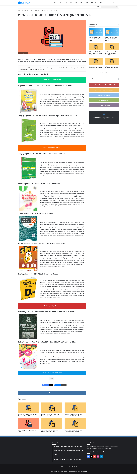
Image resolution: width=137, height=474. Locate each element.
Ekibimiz (65, 471)
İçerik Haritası (71, 471)
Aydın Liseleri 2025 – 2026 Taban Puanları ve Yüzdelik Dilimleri (95, 67)
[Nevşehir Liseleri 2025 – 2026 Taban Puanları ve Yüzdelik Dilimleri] (75, 423)
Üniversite (114, 2)
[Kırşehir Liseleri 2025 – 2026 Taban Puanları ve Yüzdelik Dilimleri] (112, 61)
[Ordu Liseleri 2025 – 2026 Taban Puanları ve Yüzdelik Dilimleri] (96, 46)
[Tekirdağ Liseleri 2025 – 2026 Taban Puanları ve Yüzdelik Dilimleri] (75, 407)
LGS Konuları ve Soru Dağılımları (104, 90)
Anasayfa (21, 10)
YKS (71, 2)
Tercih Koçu (65, 466)
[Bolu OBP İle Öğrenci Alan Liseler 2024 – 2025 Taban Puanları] (112, 32)
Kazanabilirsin (58, 2)
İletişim (85, 471)
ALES (81, 2)
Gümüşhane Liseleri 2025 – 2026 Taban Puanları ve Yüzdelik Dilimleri (111, 53)
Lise (108, 2)
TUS (96, 2)
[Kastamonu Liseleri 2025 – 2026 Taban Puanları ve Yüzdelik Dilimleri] (28, 407)
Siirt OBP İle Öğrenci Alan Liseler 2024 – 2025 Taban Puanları (95, 39)
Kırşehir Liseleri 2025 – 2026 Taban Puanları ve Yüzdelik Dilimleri (111, 67)
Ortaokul (102, 2)
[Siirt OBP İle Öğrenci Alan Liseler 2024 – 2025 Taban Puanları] (96, 32)
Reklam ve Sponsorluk (79, 471)
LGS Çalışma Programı (104, 95)
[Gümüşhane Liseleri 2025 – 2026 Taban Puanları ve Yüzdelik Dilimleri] (112, 46)
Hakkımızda (60, 471)
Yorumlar (52, 392)
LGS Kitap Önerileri (30, 10)
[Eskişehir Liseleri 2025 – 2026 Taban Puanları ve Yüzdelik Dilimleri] (51, 407)
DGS (76, 2)
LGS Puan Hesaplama (104, 105)
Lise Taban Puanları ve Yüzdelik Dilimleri (104, 85)
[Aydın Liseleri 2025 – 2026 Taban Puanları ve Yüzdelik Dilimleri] (96, 61)
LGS (66, 2)
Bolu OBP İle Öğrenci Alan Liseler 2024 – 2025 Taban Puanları (111, 39)
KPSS (86, 2)
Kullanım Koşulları (53, 471)
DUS (92, 2)
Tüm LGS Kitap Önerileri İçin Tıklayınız (51, 372)
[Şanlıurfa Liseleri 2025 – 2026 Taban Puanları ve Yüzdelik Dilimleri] (51, 423)
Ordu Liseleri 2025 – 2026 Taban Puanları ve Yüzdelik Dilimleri (95, 53)
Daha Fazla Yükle (104, 72)
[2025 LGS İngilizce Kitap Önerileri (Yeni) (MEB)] (28, 423)
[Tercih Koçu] (24, 3)
